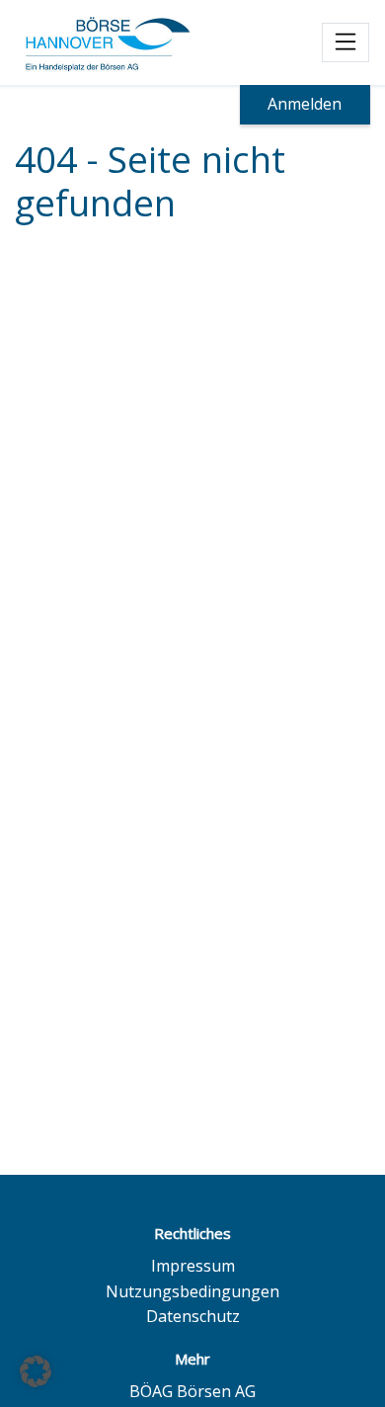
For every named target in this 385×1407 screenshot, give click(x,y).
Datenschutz (193, 1316)
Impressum (193, 1266)
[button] (35, 1371)
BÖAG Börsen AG (192, 1391)
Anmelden (305, 104)
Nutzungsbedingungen (192, 1291)
